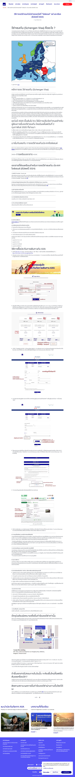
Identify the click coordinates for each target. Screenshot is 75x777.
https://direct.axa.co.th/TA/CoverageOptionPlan (22, 253)
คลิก (27, 178)
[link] (37, 765)
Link (18, 85)
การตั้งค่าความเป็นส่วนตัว (48, 768)
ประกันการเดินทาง (15, 222)
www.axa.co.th (18, 252)
